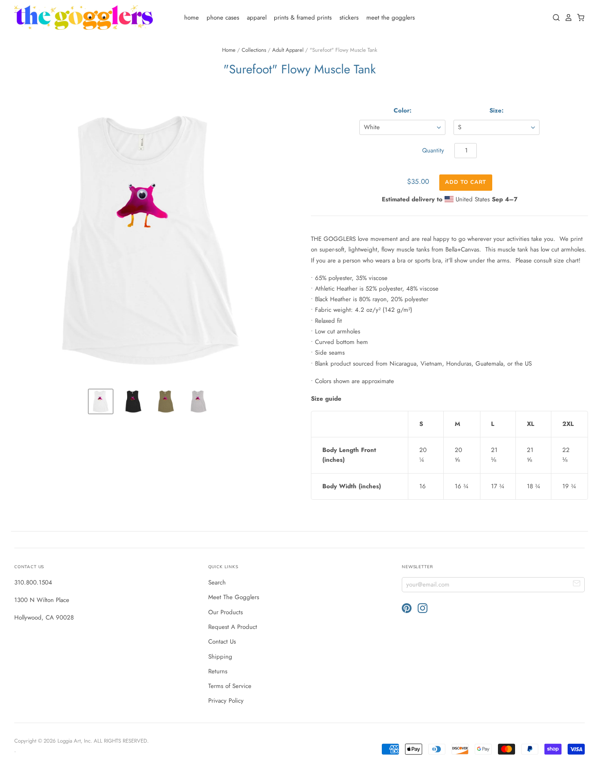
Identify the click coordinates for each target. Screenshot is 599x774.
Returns (217, 671)
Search (217, 582)
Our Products (225, 612)
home (191, 17)
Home (229, 50)
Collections (254, 50)
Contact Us (222, 641)
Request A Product (232, 626)
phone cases (223, 17)
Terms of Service (229, 685)
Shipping (220, 656)
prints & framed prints (303, 17)
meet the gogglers (390, 17)
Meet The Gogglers (233, 597)
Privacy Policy (226, 700)
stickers (349, 17)
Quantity (433, 150)
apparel (256, 17)
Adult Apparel (288, 50)
